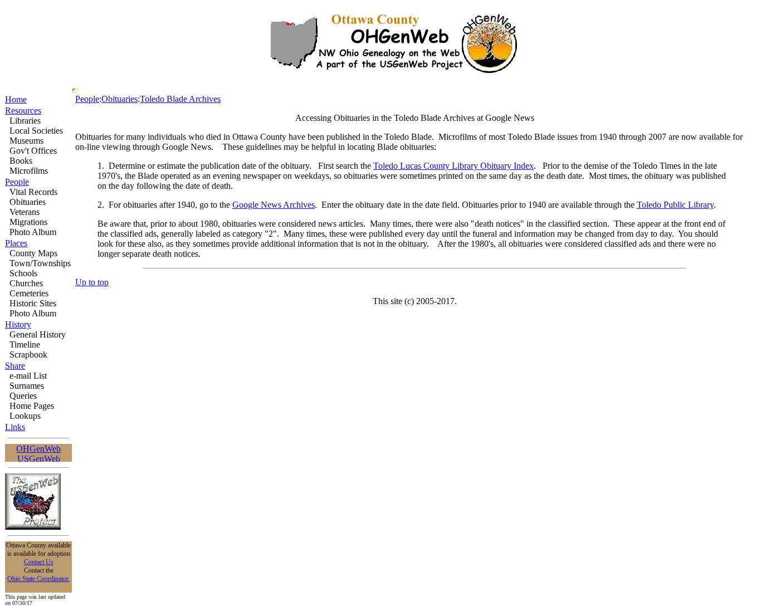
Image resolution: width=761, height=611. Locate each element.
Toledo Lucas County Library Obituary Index (453, 165)
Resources (23, 110)
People (17, 182)
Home (16, 99)
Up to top (92, 282)
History (18, 324)
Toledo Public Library (675, 204)
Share (15, 365)
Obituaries (119, 99)
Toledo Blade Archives (180, 99)
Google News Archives (273, 204)
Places (16, 243)
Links (15, 427)
